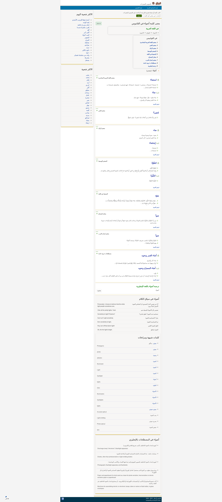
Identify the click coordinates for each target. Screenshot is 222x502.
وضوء (154, 355)
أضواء (154, 379)
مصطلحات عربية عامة (149, 63)
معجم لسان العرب (151, 60)
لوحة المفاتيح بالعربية (152, 8)
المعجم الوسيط (152, 51)
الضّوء (154, 385)
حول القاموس (138, 8)
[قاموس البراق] (157, 3)
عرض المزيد (156, 104)
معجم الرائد (153, 48)
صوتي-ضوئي (152, 409)
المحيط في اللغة (151, 54)
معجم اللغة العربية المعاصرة (148, 42)
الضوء (154, 361)
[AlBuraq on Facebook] (62, 499)
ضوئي (154, 343)
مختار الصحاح (152, 57)
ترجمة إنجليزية (152, 66)
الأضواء (154, 391)
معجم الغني (153, 45)
